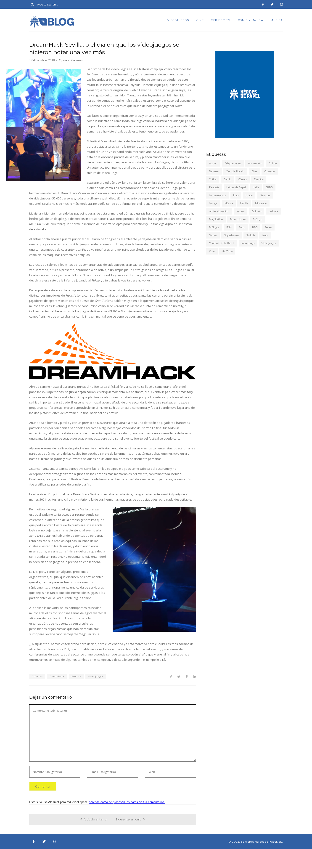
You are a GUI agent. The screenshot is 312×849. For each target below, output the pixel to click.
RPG (255, 227)
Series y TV (220, 20)
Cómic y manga (250, 20)
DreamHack (57, 676)
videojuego (247, 243)
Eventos (76, 676)
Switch (250, 235)
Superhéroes (231, 235)
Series (268, 227)
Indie (256, 187)
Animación (255, 163)
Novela (240, 211)
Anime (273, 163)
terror (265, 235)
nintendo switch (219, 211)
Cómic (227, 179)
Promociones (238, 219)
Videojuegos (178, 20)
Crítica (213, 179)
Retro (242, 227)
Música (277, 20)
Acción (213, 163)
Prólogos (214, 227)
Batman (214, 171)
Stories (213, 235)
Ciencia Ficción (235, 171)
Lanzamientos (217, 195)
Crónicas (37, 676)
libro (235, 195)
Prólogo (257, 219)
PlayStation (216, 219)
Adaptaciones (233, 163)
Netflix (244, 203)
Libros (249, 195)
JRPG (269, 187)
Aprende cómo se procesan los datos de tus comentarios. (127, 802)
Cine (200, 20)
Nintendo (261, 203)
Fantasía (214, 187)
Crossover (269, 171)
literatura (265, 195)
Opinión (257, 211)
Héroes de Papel (236, 187)
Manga (213, 203)
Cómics (242, 179)
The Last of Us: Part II (221, 243)
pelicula (273, 211)
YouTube (227, 251)
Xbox (212, 251)
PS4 (229, 227)
